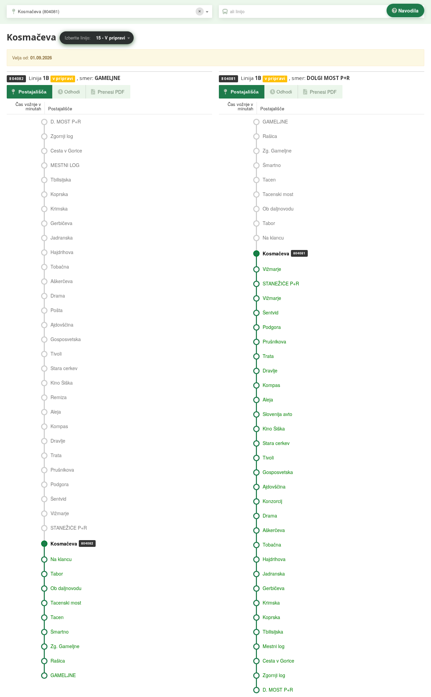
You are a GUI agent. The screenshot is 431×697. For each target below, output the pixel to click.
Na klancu (61, 559)
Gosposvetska (66, 339)
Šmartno (60, 631)
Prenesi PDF (111, 91)
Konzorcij (272, 501)
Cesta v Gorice (66, 150)
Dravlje (58, 440)
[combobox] (109, 11)
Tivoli (56, 353)
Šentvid (58, 498)
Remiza (59, 397)
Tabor (57, 573)
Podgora (60, 484)
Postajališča (32, 91)
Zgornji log (62, 136)
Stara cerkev (64, 368)
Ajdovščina (62, 324)
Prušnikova (62, 469)
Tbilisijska (61, 179)
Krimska (59, 208)
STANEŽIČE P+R (69, 527)
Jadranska (62, 237)
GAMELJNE (63, 675)
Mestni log (274, 646)
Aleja (56, 411)
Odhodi (72, 91)
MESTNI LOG (65, 165)
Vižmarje (60, 513)
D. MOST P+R (66, 121)
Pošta (57, 310)
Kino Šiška (62, 382)
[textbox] (325, 11)
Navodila (408, 10)
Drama (58, 295)
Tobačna (60, 266)
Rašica (58, 660)
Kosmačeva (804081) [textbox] (38, 11)
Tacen (57, 617)
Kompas (59, 426)
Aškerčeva (62, 281)
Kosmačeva (72, 543)
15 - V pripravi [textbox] (110, 37)
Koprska (59, 194)
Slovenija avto (277, 414)
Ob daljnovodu (66, 588)
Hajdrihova (62, 252)
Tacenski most (66, 602)
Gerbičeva (61, 223)
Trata (56, 455)
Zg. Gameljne (65, 646)
